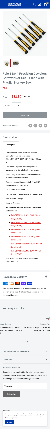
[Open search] (34, 4)
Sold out (25, 115)
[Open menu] (4, 4)
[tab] (11, 144)
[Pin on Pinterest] (35, 125)
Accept (9, 422)
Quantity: (6, 105)
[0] (45, 4)
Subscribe (11, 394)
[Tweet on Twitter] (40, 125)
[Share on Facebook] (30, 125)
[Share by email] (45, 125)
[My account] (39, 4)
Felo (5, 88)
